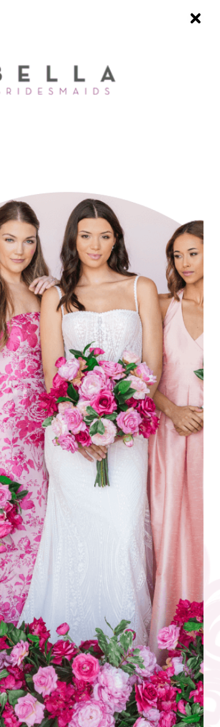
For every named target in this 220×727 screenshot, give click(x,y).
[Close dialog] (195, 18)
